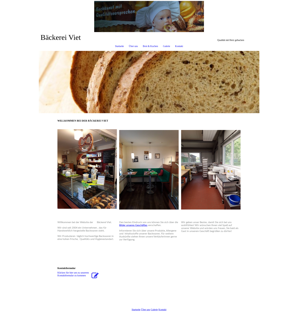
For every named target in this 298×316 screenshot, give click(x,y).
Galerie (166, 46)
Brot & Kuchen (150, 46)
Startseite (119, 46)
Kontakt (179, 46)
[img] (149, 16)
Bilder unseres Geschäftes (133, 225)
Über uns (133, 46)
